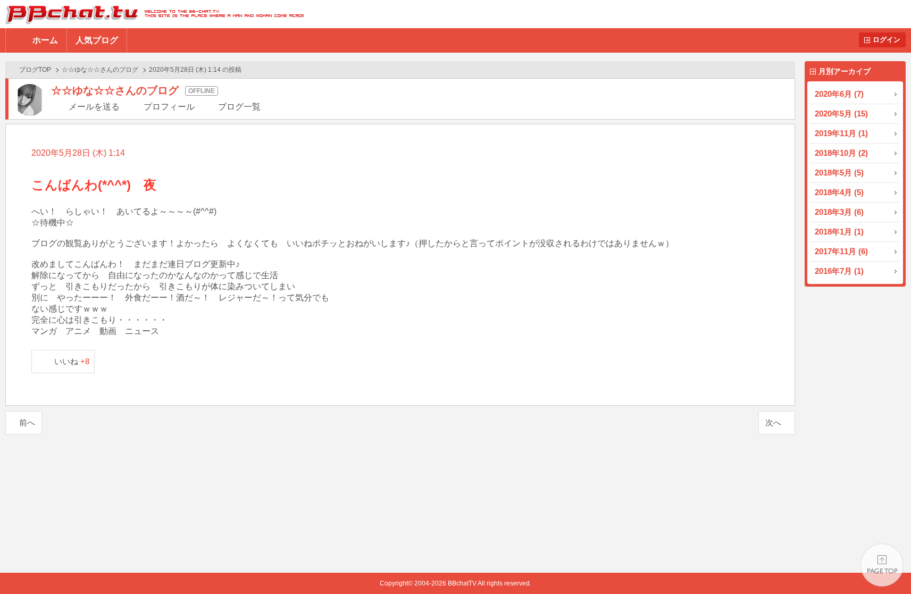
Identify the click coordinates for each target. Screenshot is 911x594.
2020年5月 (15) (841, 113)
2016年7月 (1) (839, 270)
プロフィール (169, 106)
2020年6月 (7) (839, 93)
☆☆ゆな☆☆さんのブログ (100, 69)
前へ (27, 422)
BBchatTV (152, 14)
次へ (773, 422)
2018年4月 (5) (839, 192)
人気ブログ (97, 40)
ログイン (886, 40)
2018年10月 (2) (841, 152)
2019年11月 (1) (841, 133)
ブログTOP (35, 69)
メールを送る (94, 106)
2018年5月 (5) (839, 172)
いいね (72, 361)
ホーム (45, 40)
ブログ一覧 (239, 106)
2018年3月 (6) (839, 211)
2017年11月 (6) (841, 251)
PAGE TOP (882, 565)
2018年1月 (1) (839, 231)
